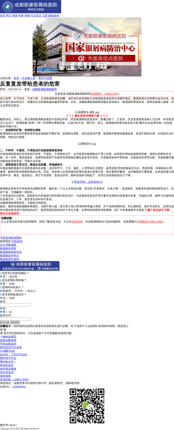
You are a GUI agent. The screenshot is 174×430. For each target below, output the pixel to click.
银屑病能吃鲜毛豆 (11, 252)
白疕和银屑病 (8, 244)
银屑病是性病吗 (9, 259)
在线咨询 (77, 221)
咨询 (56, 15)
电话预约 (16, 237)
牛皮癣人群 (29, 78)
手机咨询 (5, 237)
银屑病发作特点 (9, 255)
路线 (51, 15)
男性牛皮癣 (45, 78)
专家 (21, 15)
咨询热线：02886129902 (14, 379)
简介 (9, 15)
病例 (27, 15)
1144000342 (19, 386)
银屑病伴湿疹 (8, 248)
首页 (2, 15)
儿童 (45, 15)
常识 (38, 15)
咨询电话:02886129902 (150, 221)
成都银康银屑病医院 (44, 89)
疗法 (33, 15)
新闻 (15, 15)
